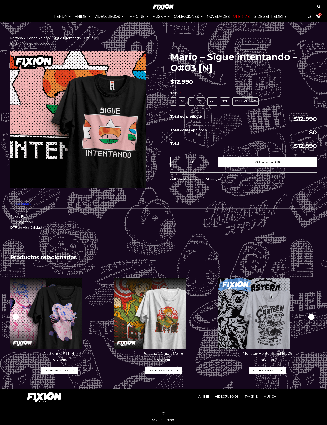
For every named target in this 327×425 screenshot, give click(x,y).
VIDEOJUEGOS (227, 396)
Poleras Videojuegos (38, 43)
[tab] (24, 203)
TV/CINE (251, 396)
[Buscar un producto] (309, 16)
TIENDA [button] (60, 16)
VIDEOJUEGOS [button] (107, 16)
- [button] (178, 161)
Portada (16, 38)
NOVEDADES (218, 16)
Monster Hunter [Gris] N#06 (267, 353)
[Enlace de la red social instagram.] (318, 6)
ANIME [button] (81, 16)
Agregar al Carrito (267, 162)
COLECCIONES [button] (186, 16)
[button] (311, 317)
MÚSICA (159, 16)
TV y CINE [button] (136, 16)
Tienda (31, 38)
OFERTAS (241, 16)
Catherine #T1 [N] (59, 353)
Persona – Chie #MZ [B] (164, 353)
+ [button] (206, 161)
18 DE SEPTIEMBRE (270, 16)
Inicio (14, 43)
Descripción (24, 204)
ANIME (203, 396)
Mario (191, 179)
